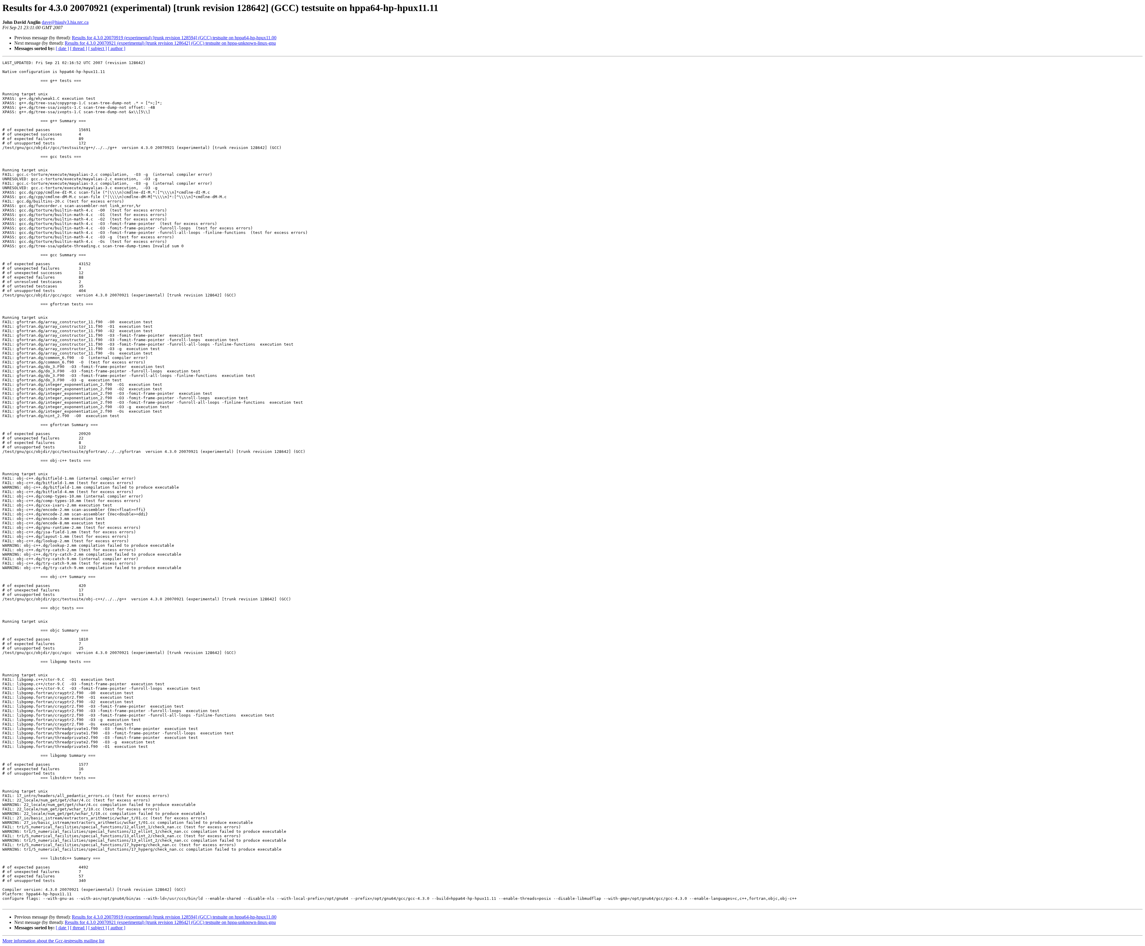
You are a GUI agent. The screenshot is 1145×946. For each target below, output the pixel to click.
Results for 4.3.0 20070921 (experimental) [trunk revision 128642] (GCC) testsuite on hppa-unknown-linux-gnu (170, 43)
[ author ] (116, 48)
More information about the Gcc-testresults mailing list (53, 940)
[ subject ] (97, 48)
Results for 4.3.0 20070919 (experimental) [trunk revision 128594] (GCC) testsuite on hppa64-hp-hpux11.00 (174, 37)
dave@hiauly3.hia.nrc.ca (65, 22)
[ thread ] (78, 48)
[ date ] (62, 48)
